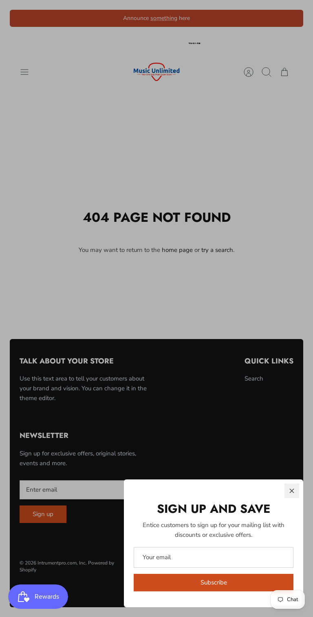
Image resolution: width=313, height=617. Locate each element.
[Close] (291, 491)
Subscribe (214, 582)
